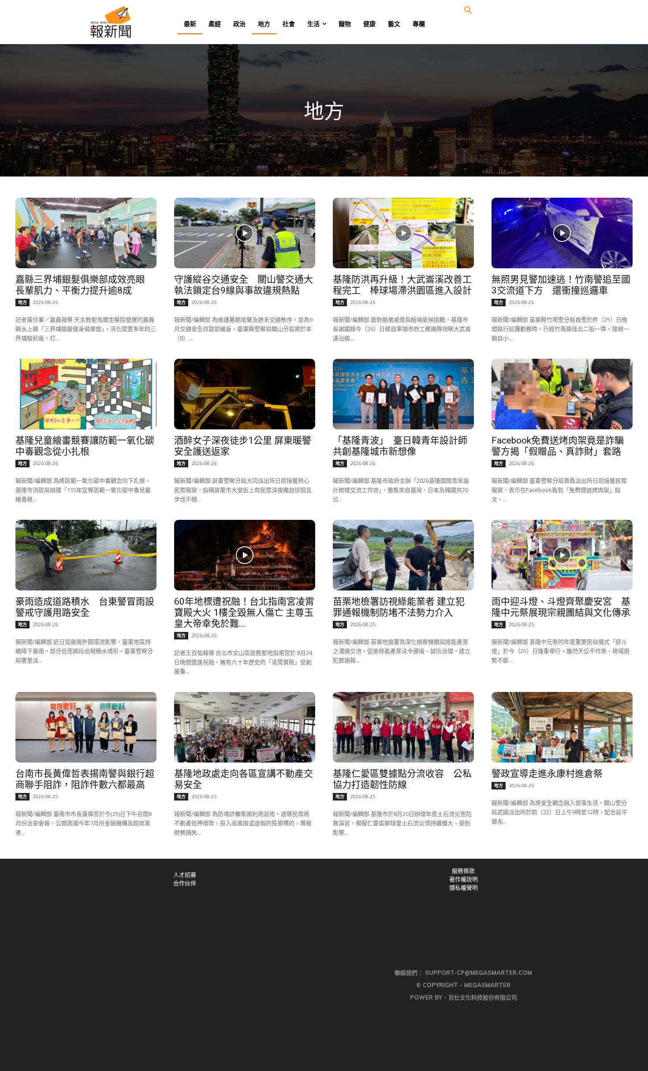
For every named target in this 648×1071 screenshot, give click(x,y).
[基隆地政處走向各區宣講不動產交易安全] (244, 727)
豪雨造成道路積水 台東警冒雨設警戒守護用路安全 (84, 607)
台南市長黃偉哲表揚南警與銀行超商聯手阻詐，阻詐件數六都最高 (84, 779)
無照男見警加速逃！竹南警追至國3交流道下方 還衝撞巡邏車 (561, 285)
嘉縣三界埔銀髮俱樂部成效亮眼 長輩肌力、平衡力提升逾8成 (84, 285)
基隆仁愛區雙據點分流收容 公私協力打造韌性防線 (402, 779)
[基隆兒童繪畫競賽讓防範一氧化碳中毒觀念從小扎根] (85, 394)
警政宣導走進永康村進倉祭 (547, 773)
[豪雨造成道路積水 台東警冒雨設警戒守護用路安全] (85, 555)
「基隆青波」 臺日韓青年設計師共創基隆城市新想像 (400, 446)
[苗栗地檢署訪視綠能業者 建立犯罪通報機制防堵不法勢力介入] (403, 555)
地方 (22, 302)
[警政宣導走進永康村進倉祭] (562, 727)
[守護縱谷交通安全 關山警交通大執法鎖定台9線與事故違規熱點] (244, 233)
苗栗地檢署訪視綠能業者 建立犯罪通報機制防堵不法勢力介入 (399, 607)
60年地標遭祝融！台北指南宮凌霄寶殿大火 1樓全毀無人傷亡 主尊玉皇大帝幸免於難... (244, 612)
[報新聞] (139, 22)
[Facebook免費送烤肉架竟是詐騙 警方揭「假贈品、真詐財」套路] (562, 394)
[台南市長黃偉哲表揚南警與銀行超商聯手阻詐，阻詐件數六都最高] (85, 727)
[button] (468, 10)
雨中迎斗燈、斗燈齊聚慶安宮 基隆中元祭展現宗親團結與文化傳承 (561, 607)
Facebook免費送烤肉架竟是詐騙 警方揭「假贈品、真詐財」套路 (562, 446)
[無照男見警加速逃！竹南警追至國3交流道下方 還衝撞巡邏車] (562, 233)
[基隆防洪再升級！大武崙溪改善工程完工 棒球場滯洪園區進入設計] (403, 233)
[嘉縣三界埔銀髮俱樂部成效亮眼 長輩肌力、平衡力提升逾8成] (85, 233)
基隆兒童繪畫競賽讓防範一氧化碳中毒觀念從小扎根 (84, 446)
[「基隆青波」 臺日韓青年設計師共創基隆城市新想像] (403, 394)
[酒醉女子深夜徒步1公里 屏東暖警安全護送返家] (244, 394)
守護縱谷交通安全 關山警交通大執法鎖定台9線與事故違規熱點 (243, 285)
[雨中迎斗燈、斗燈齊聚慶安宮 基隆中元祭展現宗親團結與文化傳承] (562, 555)
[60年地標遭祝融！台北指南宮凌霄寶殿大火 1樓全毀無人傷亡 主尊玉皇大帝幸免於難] (244, 555)
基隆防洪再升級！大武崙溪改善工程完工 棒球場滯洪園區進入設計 (402, 285)
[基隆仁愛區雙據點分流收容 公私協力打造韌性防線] (403, 727)
